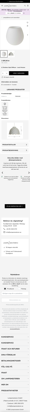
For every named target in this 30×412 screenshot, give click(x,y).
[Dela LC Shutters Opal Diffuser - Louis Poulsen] (27, 25)
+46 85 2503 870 (11, 229)
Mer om (4, 384)
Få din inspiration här (14, 206)
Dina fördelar (8, 355)
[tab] (15, 337)
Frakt (4, 372)
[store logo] (11, 5)
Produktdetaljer (9, 145)
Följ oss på (6, 367)
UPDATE (14, 13)
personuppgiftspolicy (15, 328)
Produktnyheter (9, 390)
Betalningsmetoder (10, 361)
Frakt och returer (10, 349)
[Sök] (25, 5)
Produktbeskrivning (10, 150)
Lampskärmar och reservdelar (11, 17)
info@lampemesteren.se (13, 232)
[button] (3, 53)
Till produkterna (17, 11)
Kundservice (7, 337)
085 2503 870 (19, 403)
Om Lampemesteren (10, 378)
